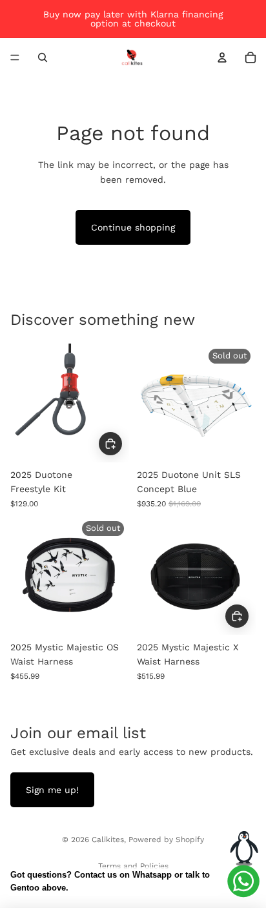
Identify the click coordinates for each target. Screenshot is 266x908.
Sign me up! (52, 790)
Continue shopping (133, 227)
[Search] (42, 57)
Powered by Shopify (166, 839)
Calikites (108, 839)
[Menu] (15, 57)
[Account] (222, 57)
